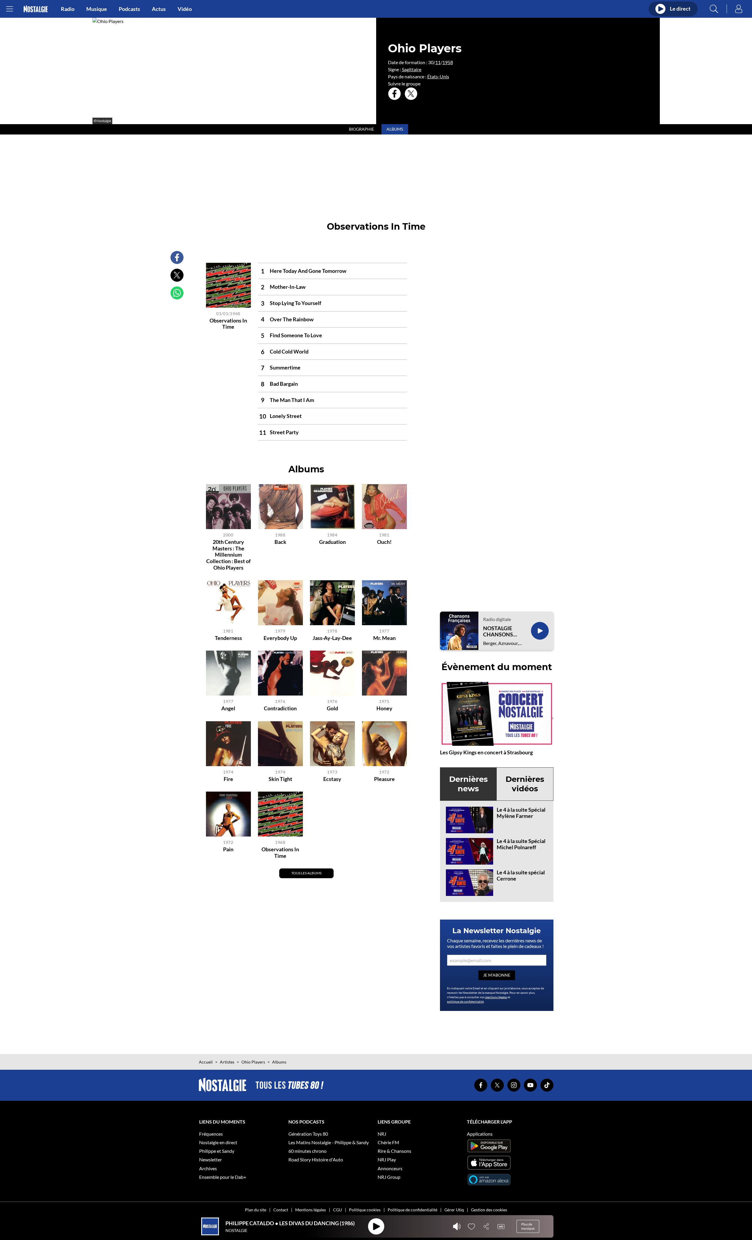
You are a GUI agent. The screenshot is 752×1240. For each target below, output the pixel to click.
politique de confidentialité (465, 1001)
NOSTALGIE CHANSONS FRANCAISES (499, 631)
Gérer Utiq (454, 1209)
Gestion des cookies (489, 1209)
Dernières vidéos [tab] (525, 783)
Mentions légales (310, 1209)
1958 (447, 62)
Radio (67, 9)
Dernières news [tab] (468, 783)
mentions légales (496, 997)
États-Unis (438, 76)
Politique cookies (365, 1209)
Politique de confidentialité (412, 1209)
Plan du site (255, 1209)
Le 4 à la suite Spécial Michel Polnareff (521, 844)
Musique (96, 9)
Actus (159, 9)
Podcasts (129, 9)
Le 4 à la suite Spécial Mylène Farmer (521, 812)
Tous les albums (306, 873)
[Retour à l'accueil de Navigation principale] (36, 9)
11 (438, 62)
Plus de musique (528, 1226)
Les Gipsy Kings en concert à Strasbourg (486, 752)
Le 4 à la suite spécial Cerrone (521, 875)
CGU (337, 1209)
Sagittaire (411, 69)
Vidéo (185, 9)
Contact (280, 1209)
